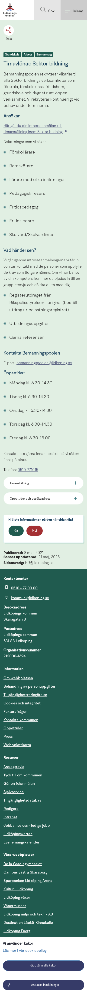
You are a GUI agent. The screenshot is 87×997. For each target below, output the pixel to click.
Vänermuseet (14, 905)
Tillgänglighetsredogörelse (25, 694)
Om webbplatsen (18, 678)
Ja (16, 530)
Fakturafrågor (15, 711)
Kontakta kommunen (20, 720)
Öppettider (13, 728)
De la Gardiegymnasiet (22, 864)
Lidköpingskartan (40, 834)
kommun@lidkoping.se (30, 598)
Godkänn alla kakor (43, 965)
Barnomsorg (44, 54)
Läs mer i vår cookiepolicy (25, 951)
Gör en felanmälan (19, 783)
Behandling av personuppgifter (29, 686)
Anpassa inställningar (45, 985)
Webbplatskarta (17, 745)
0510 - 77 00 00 (24, 588)
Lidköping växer (16, 897)
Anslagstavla (13, 766)
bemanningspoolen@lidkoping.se (44, 363)
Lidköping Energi (39, 931)
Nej (34, 530)
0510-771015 (28, 470)
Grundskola (12, 54)
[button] (47, 10)
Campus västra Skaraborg (25, 872)
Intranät (32, 817)
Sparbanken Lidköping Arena (27, 880)
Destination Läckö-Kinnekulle (43, 922)
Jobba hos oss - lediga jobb (26, 825)
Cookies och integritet (22, 703)
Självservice (35, 792)
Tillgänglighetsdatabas (43, 800)
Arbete (28, 54)
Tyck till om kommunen (43, 775)
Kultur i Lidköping (18, 889)
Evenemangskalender (43, 842)
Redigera (11, 808)
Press (8, 736)
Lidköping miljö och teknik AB (28, 914)
